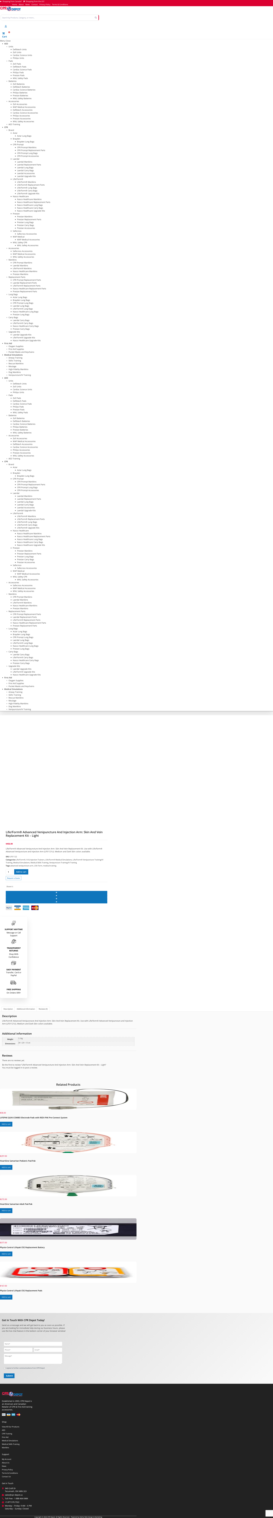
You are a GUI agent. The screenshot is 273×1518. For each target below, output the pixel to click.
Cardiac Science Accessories (25, 113)
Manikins (13, 259)
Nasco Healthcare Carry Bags (30, 208)
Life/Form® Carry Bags (27, 190)
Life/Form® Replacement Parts (31, 185)
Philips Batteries (20, 92)
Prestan (16, 213)
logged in (18, 1067)
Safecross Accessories (27, 234)
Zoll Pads (17, 64)
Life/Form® (18, 179)
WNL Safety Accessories (23, 121)
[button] (68, 40)
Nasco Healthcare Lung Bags (30, 205)
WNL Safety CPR (20, 242)
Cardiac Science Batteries (24, 89)
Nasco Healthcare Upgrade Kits (31, 210)
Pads (11, 61)
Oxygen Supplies (16, 346)
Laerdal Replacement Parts (29, 164)
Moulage (12, 366)
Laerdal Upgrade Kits (26, 176)
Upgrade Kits (14, 332)
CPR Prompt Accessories (28, 156)
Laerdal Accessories (26, 173)
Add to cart (21, 872)
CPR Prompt (18, 144)
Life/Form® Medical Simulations (58, 859)
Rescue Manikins (16, 363)
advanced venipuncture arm (21, 865)
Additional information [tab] (26, 1009)
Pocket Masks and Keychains (21, 352)
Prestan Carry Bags (25, 225)
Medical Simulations (13, 355)
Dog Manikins (15, 372)
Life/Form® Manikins (26, 182)
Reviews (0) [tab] (43, 1009)
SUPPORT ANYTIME (14, 929)
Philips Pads (18, 72)
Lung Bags (13, 294)
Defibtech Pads (19, 66)
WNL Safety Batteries (22, 98)
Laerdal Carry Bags (25, 170)
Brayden (16, 138)
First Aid (8, 343)
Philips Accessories (21, 115)
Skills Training (15, 360)
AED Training (14, 124)
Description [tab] (8, 1009)
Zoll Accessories (20, 104)
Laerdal (16, 159)
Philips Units (18, 58)
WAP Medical (19, 236)
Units (11, 46)
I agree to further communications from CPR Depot (25, 1368)
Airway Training (15, 357)
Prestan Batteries (20, 95)
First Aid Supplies (16, 349)
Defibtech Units (20, 49)
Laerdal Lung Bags (25, 167)
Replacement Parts (17, 277)
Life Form (38, 865)
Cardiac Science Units (22, 55)
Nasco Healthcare (21, 196)
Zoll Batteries (19, 84)
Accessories (14, 101)
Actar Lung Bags (24, 136)
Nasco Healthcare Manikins (29, 199)
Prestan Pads (19, 75)
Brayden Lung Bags (25, 141)
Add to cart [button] (6, 1124)
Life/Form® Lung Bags (27, 187)
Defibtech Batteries (21, 87)
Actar (15, 133)
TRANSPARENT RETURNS (14, 949)
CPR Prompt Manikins (26, 147)
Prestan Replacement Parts (29, 219)
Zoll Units (17, 52)
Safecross (17, 231)
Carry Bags (13, 317)
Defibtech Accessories (23, 110)
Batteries (13, 81)
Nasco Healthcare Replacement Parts (33, 202)
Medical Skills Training (39, 862)
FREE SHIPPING (14, 989)
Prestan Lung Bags (25, 222)
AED (6, 43)
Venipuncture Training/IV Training (63, 862)
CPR (6, 127)
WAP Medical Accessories (24, 107)
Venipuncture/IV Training (20, 375)
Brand (11, 130)
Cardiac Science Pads (22, 69)
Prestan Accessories (22, 118)
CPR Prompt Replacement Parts (31, 150)
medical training (49, 865)
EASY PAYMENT (14, 969)
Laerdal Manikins (24, 162)
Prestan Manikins (25, 216)
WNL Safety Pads (20, 78)
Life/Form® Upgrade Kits (28, 193)
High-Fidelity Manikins (18, 369)
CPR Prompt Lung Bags (27, 153)
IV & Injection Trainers (35, 859)
